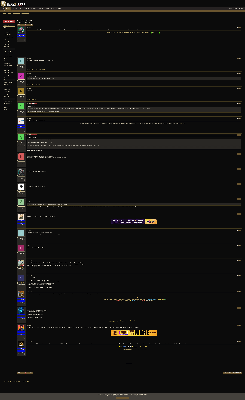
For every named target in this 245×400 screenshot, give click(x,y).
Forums (8, 8)
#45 (239, 103)
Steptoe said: (30, 106)
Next (30, 24)
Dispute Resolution (8, 101)
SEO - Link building (8, 65)
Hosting (5, 58)
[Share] (237, 27)
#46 (239, 118)
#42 (239, 58)
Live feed (3, 10)
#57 (239, 291)
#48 (239, 154)
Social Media (6, 44)
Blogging (6, 39)
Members (41, 8)
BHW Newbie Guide (8, 37)
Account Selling (7, 51)
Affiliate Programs (8, 82)
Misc (5, 60)
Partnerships (58, 8)
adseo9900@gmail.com (182, 123)
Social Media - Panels (8, 72)
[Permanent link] (107, 34)
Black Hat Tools (7, 41)
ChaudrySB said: (31, 76)
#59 (239, 325)
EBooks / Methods (8, 56)
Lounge (5, 109)
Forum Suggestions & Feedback (8, 104)
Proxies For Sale (7, 63)
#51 (239, 199)
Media (34, 8)
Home (2, 8)
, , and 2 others (36, 69)
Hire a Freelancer (7, 84)
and (32, 99)
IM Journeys (6, 87)
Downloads (6, 46)
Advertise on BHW (129, 48)
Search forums (14, 10)
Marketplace (14, 8)
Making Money (7, 89)
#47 (239, 134)
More (5, 77)
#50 (239, 184)
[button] (31, 8)
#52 (239, 214)
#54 (239, 245)
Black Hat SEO (7, 32)
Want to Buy (6, 96)
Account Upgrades (50, 8)
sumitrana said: (31, 202)
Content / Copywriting (8, 53)
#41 (239, 27)
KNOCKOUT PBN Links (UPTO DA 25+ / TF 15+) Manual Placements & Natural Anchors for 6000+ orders (123, 299)
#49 (239, 169)
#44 (239, 88)
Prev (19, 24)
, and (34, 84)
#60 (239, 341)
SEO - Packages (7, 68)
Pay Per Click (7, 91)
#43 (239, 73)
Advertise (21, 8)
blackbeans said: (31, 137)
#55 (239, 260)
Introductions (7, 107)
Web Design (6, 75)
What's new (27, 8)
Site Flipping (6, 94)
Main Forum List (7, 30)
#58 (239, 308)
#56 (239, 275)
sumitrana (20, 22)
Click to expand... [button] (134, 148)
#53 (239, 230)
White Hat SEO (7, 34)
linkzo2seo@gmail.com (125, 300)
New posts (8, 10)
